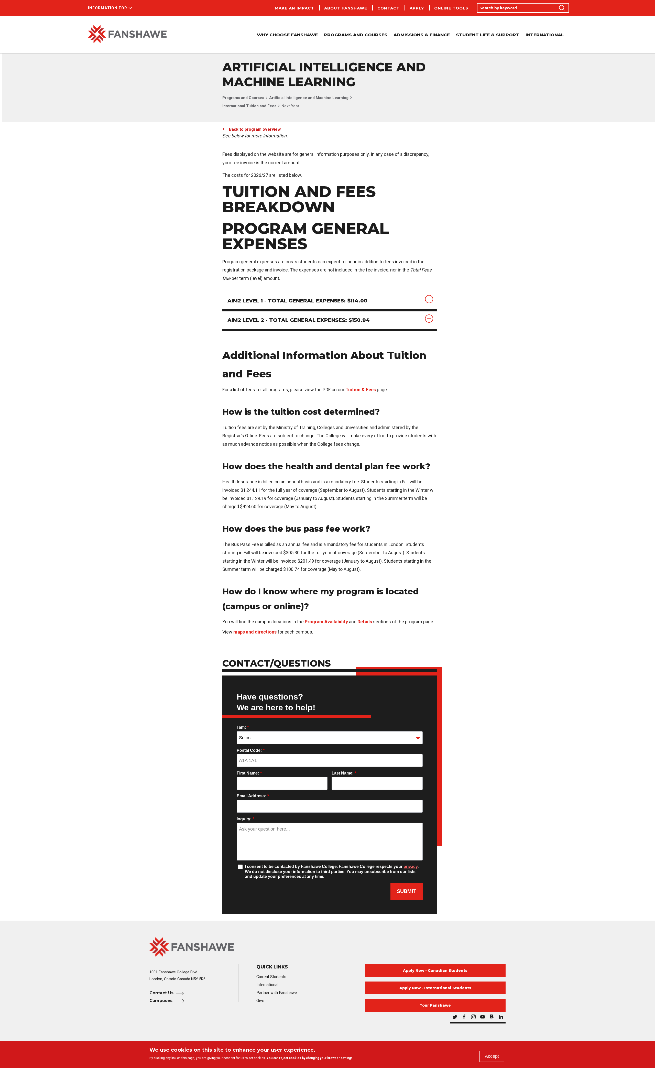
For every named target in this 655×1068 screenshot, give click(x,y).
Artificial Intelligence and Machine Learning (308, 97)
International (545, 34)
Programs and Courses (243, 97)
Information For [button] (107, 8)
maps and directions (255, 632)
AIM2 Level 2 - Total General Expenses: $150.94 (298, 320)
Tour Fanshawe (435, 1005)
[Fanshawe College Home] (127, 34)
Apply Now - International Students (435, 988)
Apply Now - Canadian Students (435, 970)
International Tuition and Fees (249, 106)
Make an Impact (294, 8)
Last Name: (344, 773)
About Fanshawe (345, 8)
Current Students (271, 976)
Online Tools (451, 8)
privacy (410, 866)
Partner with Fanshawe (276, 992)
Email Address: (253, 796)
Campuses (161, 1000)
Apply (417, 8)
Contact (388, 8)
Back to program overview (255, 129)
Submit (406, 891)
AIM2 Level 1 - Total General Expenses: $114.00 (297, 301)
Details (364, 621)
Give (260, 1000)
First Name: (249, 773)
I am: (243, 727)
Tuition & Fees (360, 389)
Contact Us (161, 992)
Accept (492, 1056)
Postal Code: (251, 750)
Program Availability (326, 621)
